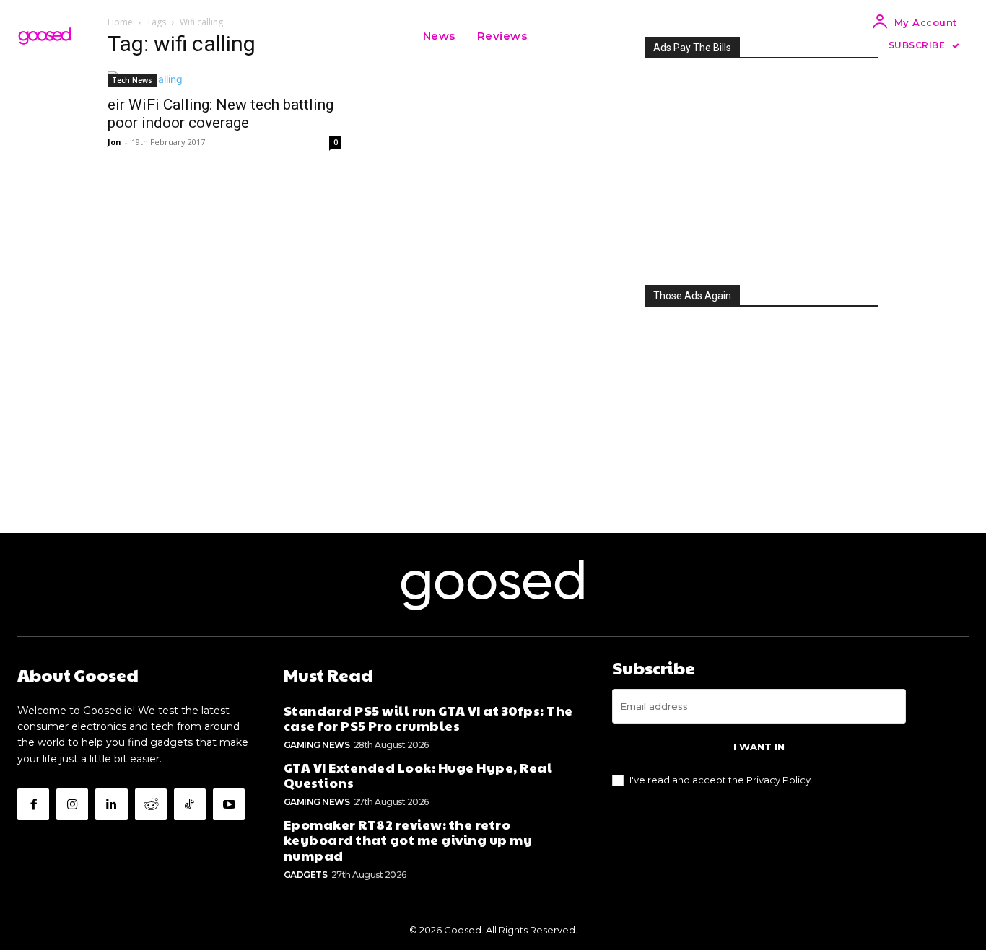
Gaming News (317, 744)
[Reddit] (151, 804)
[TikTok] (190, 804)
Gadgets (306, 874)
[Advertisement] (761, 167)
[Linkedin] (111, 804)
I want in (759, 746)
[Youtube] (229, 804)
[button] (555, 36)
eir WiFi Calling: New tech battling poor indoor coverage (220, 113)
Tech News (132, 80)
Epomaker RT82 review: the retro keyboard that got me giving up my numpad (408, 839)
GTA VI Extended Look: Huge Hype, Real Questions (418, 775)
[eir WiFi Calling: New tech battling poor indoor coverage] (224, 79)
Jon (114, 141)
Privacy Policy (778, 780)
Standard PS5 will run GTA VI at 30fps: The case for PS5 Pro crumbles (428, 718)
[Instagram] (72, 804)
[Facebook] (33, 804)
